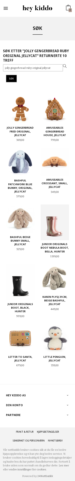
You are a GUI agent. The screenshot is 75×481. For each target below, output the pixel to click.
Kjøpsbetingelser (48, 431)
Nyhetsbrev (55, 440)
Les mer (64, 465)
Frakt (19, 431)
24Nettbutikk (45, 476)
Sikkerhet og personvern (29, 440)
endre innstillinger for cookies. (28, 469)
